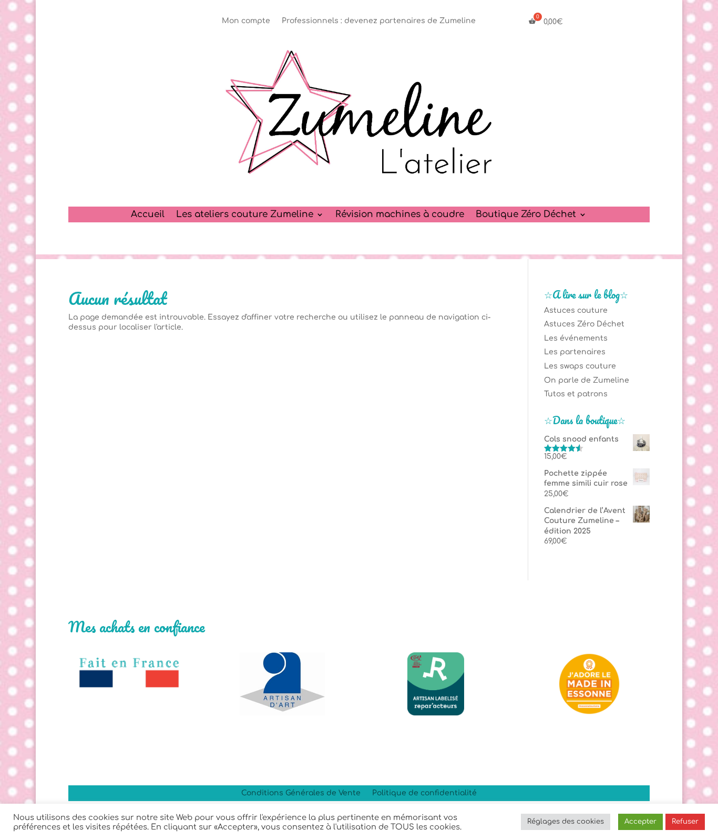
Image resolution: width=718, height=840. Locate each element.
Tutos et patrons (576, 394)
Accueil (148, 215)
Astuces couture (576, 310)
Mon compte (246, 21)
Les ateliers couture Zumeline (244, 215)
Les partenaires (575, 352)
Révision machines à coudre (399, 215)
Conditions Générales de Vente (301, 793)
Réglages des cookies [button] (565, 821)
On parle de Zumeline (586, 380)
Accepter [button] (640, 821)
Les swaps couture (580, 366)
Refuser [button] (685, 821)
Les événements (576, 338)
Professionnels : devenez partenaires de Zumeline (379, 21)
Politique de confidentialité (424, 793)
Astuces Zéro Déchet (584, 324)
